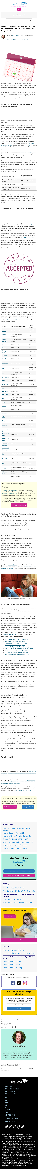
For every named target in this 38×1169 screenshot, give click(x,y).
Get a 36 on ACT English (12, 962)
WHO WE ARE (10, 1086)
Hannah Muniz (16, 35)
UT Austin (4, 458)
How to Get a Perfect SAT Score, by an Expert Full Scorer (18, 895)
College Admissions (14, 39)
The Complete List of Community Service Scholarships (19, 648)
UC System (5, 421)
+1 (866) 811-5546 (21, 7)
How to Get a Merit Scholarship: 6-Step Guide (17, 654)
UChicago (4, 425)
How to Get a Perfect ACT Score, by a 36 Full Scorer (18, 957)
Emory (3, 373)
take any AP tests (12, 565)
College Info (25, 39)
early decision (32, 152)
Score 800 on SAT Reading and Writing (17, 902)
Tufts (3, 417)
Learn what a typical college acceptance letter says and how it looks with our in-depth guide (18, 773)
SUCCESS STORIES (12, 1089)
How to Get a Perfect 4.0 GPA (14, 833)
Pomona (4, 406)
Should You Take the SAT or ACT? (15, 839)
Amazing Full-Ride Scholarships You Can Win (16, 650)
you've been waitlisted (28, 225)
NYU (3, 398)
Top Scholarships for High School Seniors (16, 643)
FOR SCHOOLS (10, 1094)
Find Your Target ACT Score (13, 950)
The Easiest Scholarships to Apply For (15, 645)
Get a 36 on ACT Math (11, 965)
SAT (6, 1097)
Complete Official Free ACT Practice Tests (19, 953)
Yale (3, 476)
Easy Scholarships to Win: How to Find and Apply (18, 647)
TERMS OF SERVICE (12, 1119)
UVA (3, 463)
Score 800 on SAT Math (12, 899)
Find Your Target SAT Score (13, 888)
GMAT (7, 1110)
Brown (3, 345)
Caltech (4, 348)
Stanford (4, 413)
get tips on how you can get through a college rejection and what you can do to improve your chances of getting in (18, 781)
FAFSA (33, 612)
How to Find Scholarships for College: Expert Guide (18, 641)
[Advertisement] (15, 46)
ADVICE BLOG (10, 1091)
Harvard (4, 380)
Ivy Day (29, 145)
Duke (3, 368)
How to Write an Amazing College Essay (18, 836)
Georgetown (5, 377)
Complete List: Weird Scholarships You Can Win (17, 652)
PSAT (7, 1102)
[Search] (30, 20)
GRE (6, 1107)
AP (6, 1105)
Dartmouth (5, 363)
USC (3, 454)
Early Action (9, 320)
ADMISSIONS (10, 1115)
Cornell (4, 359)
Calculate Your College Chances (15, 848)
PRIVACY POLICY (11, 1121)
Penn (3, 402)
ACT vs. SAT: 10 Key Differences (15, 845)
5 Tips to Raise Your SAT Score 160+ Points (19, 871)
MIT (3, 388)
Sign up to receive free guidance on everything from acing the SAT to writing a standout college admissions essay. (19, 1000)
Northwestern (5, 391)
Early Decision (17, 320)
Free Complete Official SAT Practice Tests (19, 891)
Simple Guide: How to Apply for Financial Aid (16, 639)
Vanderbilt (4, 468)
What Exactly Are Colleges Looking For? (18, 842)
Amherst (4, 331)
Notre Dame (5, 394)
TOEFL (7, 1112)
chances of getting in (28, 237)
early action (23, 152)
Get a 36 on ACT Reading (12, 968)
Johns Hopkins (6, 384)
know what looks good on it (23, 790)
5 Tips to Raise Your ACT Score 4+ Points (19, 875)
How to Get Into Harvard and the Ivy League (17, 829)
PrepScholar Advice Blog (19, 15)
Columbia (4, 355)
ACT (6, 1100)
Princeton (4, 410)
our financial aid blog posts (12, 634)
